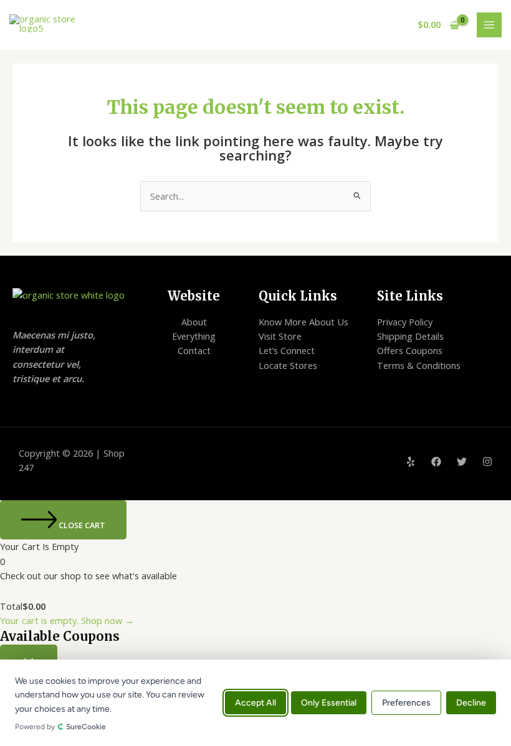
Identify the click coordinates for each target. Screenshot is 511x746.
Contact (194, 350)
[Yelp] (411, 462)
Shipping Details (410, 336)
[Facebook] (436, 462)
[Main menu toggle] (489, 24)
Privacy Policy (404, 321)
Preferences (406, 702)
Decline (471, 702)
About (194, 321)
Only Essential (328, 702)
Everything (194, 336)
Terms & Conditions (419, 365)
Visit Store (280, 336)
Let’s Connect (287, 350)
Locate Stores (288, 365)
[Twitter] (462, 462)
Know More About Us (303, 321)
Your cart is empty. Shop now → (67, 620)
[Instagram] (487, 462)
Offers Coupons (409, 350)
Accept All (255, 702)
